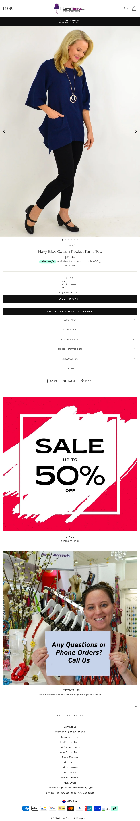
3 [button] (69, 240)
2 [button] (66, 240)
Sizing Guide (70, 329)
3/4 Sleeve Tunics (70, 747)
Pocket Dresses (70, 777)
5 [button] (75, 240)
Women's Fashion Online (70, 732)
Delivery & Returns (70, 339)
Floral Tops (70, 762)
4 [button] (72, 240)
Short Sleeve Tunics (70, 742)
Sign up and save (70, 715)
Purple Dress (70, 772)
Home (69, 245)
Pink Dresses (70, 767)
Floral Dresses (70, 757)
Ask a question (70, 359)
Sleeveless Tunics (70, 737)
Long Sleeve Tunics (70, 752)
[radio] (63, 284)
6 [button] (78, 240)
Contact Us (70, 726)
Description (70, 320)
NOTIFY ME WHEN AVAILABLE (70, 311)
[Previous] (4, 131)
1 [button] (63, 240)
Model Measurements (70, 349)
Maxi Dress (70, 782)
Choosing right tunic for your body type (70, 787)
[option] (70, 21)
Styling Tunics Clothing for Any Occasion (70, 792)
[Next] (136, 131)
